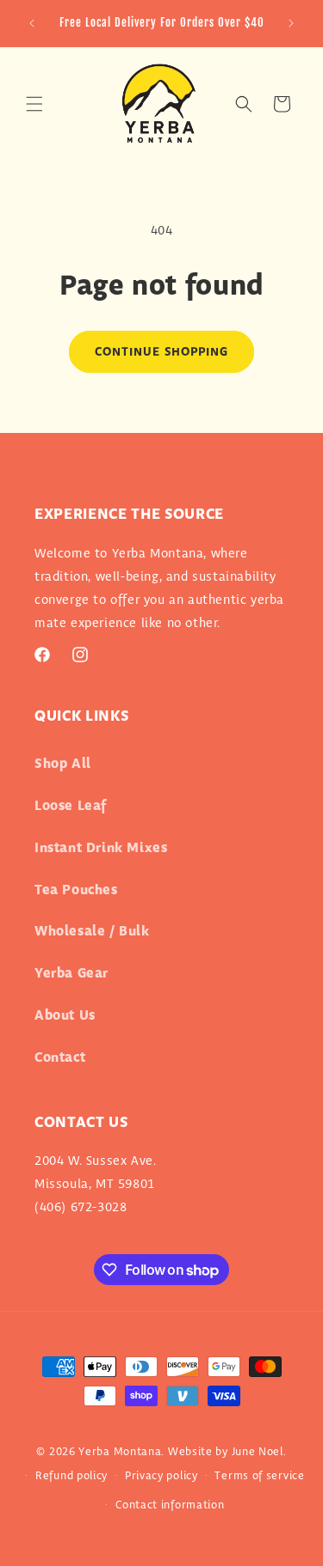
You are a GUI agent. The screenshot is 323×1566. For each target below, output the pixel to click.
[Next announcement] (291, 23)
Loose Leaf (70, 806)
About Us (65, 1016)
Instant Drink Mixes (100, 848)
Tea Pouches (76, 890)
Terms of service (259, 1476)
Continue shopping (161, 352)
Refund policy (71, 1476)
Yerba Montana (119, 1452)
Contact (59, 1058)
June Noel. (259, 1452)
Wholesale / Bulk (92, 932)
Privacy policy (161, 1476)
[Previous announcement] (32, 23)
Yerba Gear (71, 974)
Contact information (169, 1505)
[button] (34, 104)
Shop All (62, 764)
